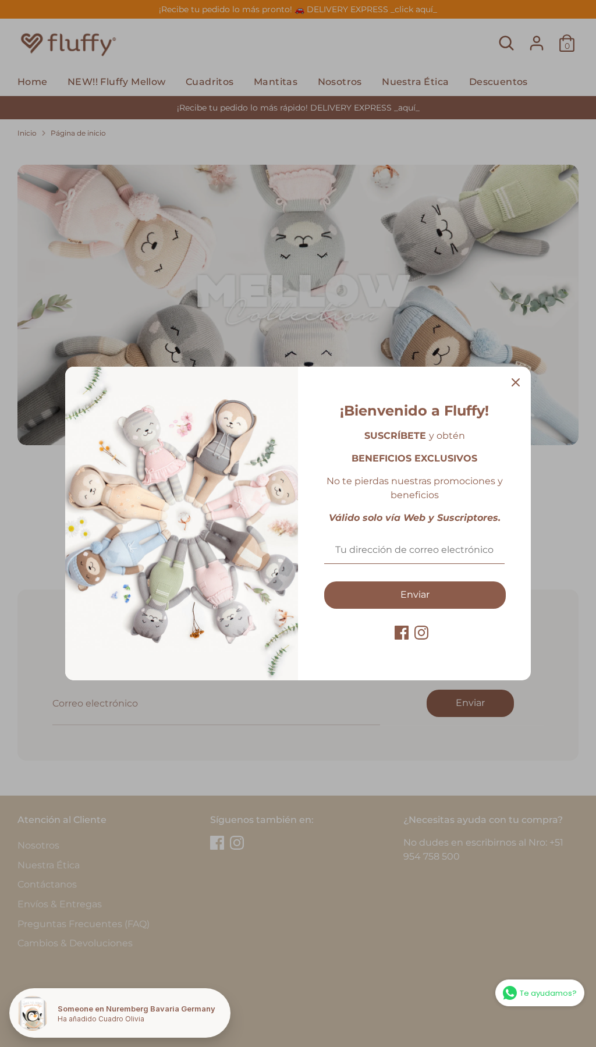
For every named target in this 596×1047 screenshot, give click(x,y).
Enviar (415, 594)
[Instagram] (421, 633)
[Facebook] (402, 633)
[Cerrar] (515, 382)
